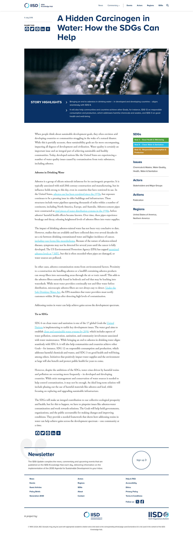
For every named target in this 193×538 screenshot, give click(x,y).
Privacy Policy (132, 491)
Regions (150, 5)
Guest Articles (36, 487)
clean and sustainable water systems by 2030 (66, 331)
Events (129, 5)
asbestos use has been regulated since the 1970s (77, 194)
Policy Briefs (35, 491)
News (100, 5)
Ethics (128, 487)
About (80, 491)
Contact (81, 496)
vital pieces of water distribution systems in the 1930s (82, 211)
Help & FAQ (131, 479)
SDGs (160, 5)
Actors (139, 5)
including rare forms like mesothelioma (55, 241)
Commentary (113, 5)
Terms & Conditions (134, 496)
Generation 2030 (37, 496)
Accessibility (131, 483)
